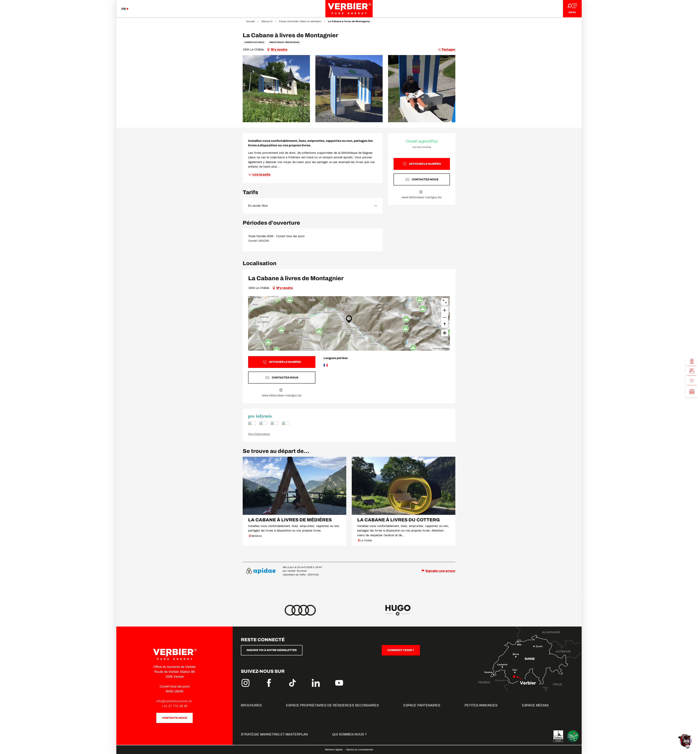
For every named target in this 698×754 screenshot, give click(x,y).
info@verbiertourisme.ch (174, 701)
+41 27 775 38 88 (174, 706)
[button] (276, 88)
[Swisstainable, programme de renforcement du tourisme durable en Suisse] (573, 736)
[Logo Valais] (558, 736)
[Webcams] (692, 361)
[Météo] (692, 380)
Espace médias (535, 705)
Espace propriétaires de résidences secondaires (332, 705)
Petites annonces (481, 705)
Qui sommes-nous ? (349, 734)
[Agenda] (692, 391)
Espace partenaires (421, 705)
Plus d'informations (259, 434)
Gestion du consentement (359, 749)
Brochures (251, 705)
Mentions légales (334, 749)
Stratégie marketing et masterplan (274, 734)
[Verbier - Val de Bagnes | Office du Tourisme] (349, 8)
